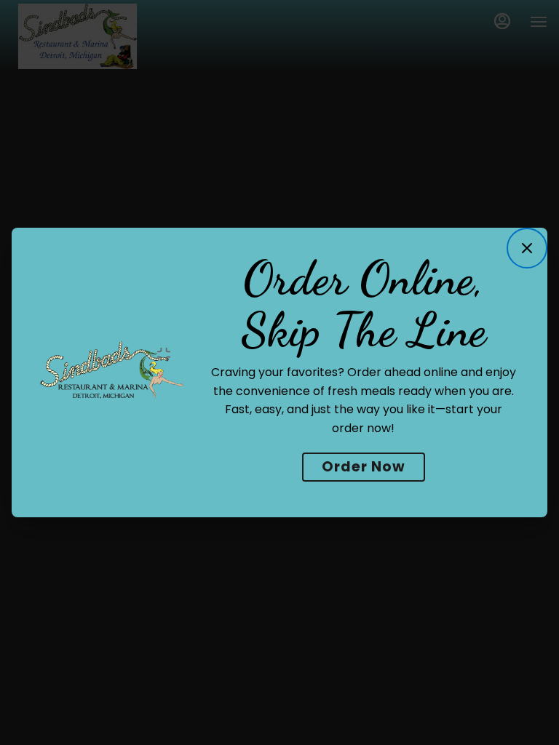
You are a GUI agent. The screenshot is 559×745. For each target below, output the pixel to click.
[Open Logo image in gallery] (167, 354)
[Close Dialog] (527, 248)
